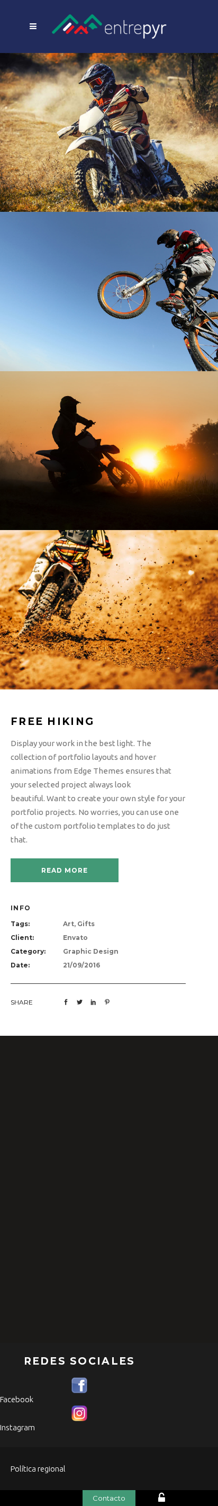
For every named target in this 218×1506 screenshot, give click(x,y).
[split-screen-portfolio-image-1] (109, 291)
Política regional (38, 1468)
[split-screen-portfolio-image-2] (109, 132)
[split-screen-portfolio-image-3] (109, 450)
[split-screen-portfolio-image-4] (109, 609)
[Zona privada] (177, 1499)
